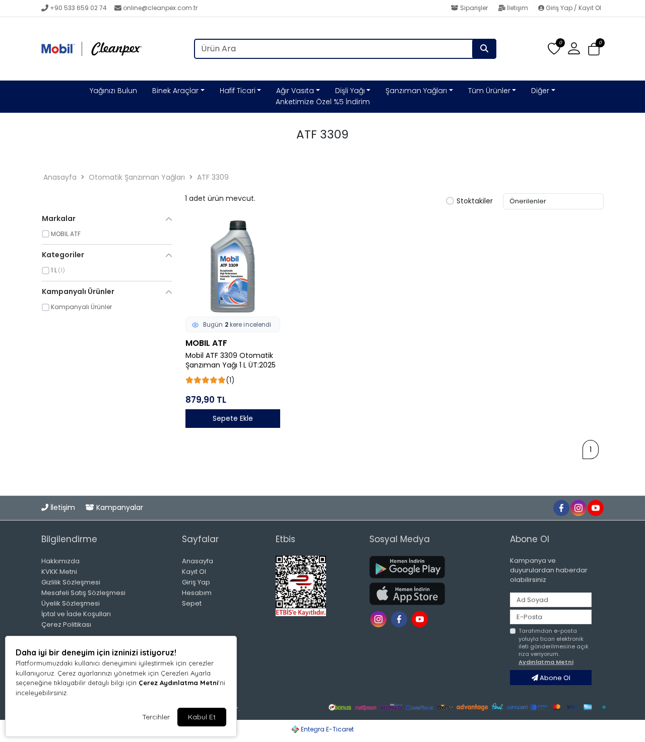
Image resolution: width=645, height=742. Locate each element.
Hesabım (197, 593)
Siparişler (474, 8)
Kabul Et (202, 716)
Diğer (540, 91)
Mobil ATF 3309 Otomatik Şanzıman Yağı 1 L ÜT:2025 (230, 360)
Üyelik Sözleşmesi (70, 603)
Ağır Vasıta (295, 91)
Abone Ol (554, 678)
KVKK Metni (59, 571)
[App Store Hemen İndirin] (433, 593)
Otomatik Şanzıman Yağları (137, 177)
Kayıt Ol (194, 571)
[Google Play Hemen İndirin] (433, 567)
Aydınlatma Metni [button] (546, 662)
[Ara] (484, 49)
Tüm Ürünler (489, 91)
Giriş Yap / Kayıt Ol (572, 8)
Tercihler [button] (156, 716)
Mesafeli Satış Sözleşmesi (83, 593)
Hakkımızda (60, 561)
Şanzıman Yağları (416, 91)
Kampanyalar (118, 507)
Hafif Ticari (237, 91)
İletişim (517, 8)
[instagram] (578, 507)
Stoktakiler (475, 201)
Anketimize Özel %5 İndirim (323, 102)
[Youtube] (421, 618)
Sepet (192, 603)
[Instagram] (379, 618)
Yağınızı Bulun (113, 91)
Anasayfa (60, 177)
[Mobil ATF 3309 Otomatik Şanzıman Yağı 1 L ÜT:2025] (232, 266)
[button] (594, 49)
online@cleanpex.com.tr (160, 8)
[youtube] (595, 507)
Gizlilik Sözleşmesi (70, 582)
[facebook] (560, 507)
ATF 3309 (213, 177)
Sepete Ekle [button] (233, 418)
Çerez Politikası (66, 624)
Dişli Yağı (350, 91)
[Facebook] (400, 618)
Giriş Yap (196, 582)
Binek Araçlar (175, 91)
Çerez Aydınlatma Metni (178, 683)
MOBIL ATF (206, 343)
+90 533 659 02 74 (78, 8)
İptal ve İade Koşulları (76, 614)
